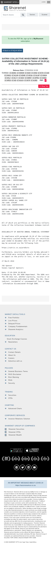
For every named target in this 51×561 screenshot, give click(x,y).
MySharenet (38, 39)
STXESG (29, 75)
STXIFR (27, 80)
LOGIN (43, 2)
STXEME (22, 75)
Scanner (44, 14)
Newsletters (13, 342)
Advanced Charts (15, 408)
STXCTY (14, 78)
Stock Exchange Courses (17, 339)
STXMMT (28, 78)
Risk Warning (13, 377)
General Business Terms (18, 371)
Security (11, 383)
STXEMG (12, 73)
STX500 (28, 73)
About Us (12, 355)
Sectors (32, 14)
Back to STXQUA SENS (13, 50)
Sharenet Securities (16, 429)
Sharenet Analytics (15, 329)
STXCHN (15, 75)
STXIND (34, 73)
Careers (11, 358)
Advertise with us (15, 361)
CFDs (10, 398)
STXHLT (8, 78)
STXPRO (35, 78)
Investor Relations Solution (19, 419)
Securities (12, 395)
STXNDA (43, 75)
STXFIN (41, 73)
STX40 (46, 73)
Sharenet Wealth (15, 435)
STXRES (8, 80)
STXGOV (20, 80)
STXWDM (20, 73)
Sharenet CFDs (15, 432)
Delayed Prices (14, 324)
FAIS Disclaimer (14, 374)
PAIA (10, 380)
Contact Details (14, 352)
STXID (14, 80)
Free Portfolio (13, 318)
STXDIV (21, 78)
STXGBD (34, 80)
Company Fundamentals (17, 326)
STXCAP (36, 75)
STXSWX (43, 78)
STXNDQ (7, 75)
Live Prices (12, 321)
